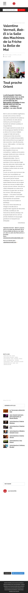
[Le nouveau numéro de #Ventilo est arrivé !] (14, 513)
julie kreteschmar (10, 360)
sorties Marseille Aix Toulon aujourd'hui (14, 582)
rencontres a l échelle (18, 361)
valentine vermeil (7, 364)
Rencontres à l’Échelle (11, 102)
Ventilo (5, 56)
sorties (13, 362)
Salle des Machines (8, 362)
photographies (7, 361)
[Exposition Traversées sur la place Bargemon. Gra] (14, 501)
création (16, 357)
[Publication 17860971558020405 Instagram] (14, 539)
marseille (17, 360)
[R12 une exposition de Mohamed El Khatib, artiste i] (14, 552)
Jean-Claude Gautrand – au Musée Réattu (17, 416)
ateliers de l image (7, 355)
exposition (16, 358)
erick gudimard (7, 358)
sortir (17, 362)
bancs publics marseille (9, 357)
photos (11, 361)
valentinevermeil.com (9, 242)
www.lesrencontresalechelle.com (13, 238)
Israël (5, 360)
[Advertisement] (14, 299)
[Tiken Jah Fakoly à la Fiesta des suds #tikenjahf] (14, 526)
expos (12, 358)
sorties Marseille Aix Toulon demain (12, 584)
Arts (10, 54)
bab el (13, 355)
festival (20, 358)
